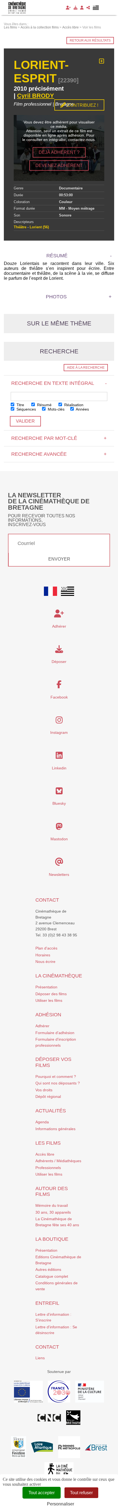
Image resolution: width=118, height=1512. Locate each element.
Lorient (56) (39, 227)
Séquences (25, 409)
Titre (19, 405)
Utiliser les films (48, 1000)
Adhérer (42, 1026)
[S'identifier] (82, 7)
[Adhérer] (68, 7)
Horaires (42, 955)
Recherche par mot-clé (58, 438)
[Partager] (88, 7)
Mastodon (59, 839)
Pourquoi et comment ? (55, 1076)
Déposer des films (51, 994)
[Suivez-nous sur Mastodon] (59, 828)
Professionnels (48, 1167)
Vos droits (43, 1090)
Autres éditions (48, 1269)
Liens (40, 1358)
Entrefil (47, 1303)
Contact (47, 900)
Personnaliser (60, 1504)
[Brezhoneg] (95, 7)
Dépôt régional (48, 1096)
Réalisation (73, 405)
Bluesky (59, 803)
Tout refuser (81, 1492)
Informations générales (55, 1129)
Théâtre (20, 227)
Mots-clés (55, 409)
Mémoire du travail (51, 1205)
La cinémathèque (58, 976)
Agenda (42, 1122)
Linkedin (59, 768)
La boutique (51, 1239)
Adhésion (48, 1014)
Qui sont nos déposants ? (57, 1083)
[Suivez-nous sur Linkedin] (59, 757)
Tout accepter (42, 1492)
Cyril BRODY (35, 95)
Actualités (50, 1110)
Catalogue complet (51, 1276)
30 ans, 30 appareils (53, 1212)
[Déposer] (75, 7)
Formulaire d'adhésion (54, 1033)
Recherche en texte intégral (58, 383)
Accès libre (44, 1154)
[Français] (50, 591)
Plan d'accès (46, 948)
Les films (48, 1143)
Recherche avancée (58, 454)
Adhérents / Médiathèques (58, 1161)
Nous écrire (45, 961)
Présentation (46, 987)
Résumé (44, 405)
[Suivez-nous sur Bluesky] (59, 792)
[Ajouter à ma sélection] (101, 61)
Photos (56, 296)
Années (82, 409)
